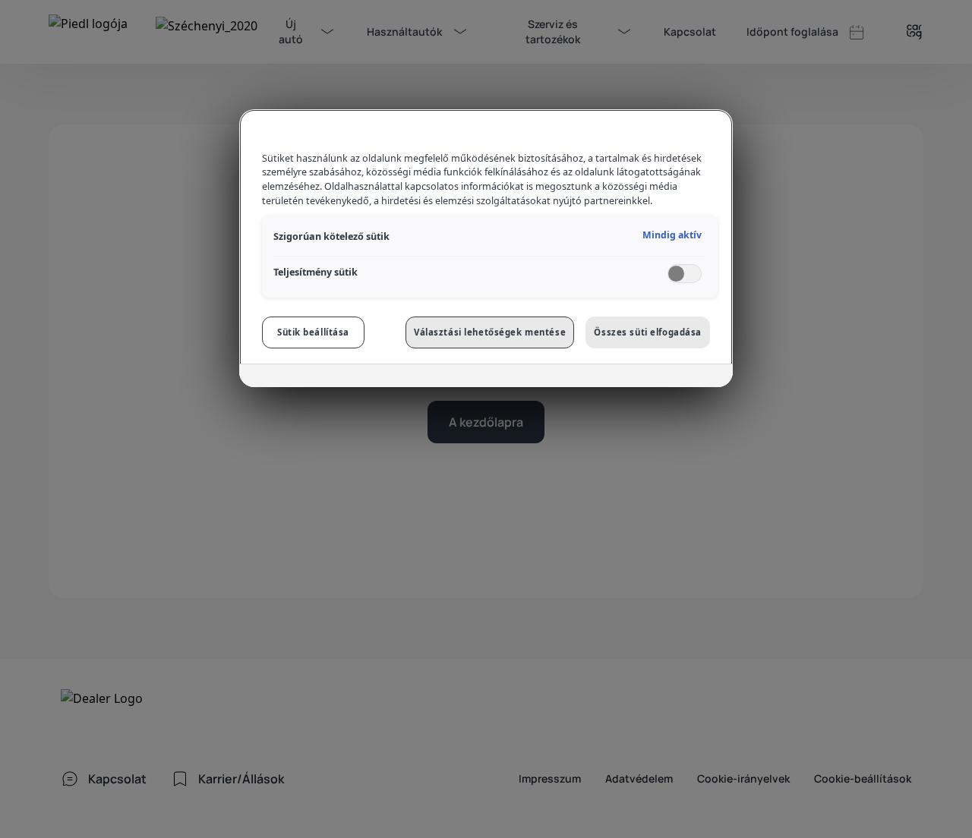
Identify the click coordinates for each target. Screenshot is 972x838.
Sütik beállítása (313, 332)
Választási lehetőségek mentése (490, 332)
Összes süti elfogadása (648, 332)
